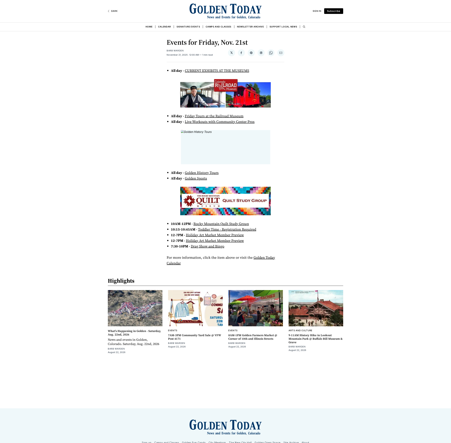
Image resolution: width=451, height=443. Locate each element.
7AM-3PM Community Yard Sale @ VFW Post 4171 (194, 337)
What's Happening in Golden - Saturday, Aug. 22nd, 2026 (134, 332)
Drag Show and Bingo (207, 246)
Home (149, 26)
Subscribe (333, 11)
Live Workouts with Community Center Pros (220, 121)
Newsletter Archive (250, 26)
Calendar (164, 26)
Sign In (317, 11)
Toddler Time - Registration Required (227, 229)
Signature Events (188, 26)
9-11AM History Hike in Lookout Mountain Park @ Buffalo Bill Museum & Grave (316, 338)
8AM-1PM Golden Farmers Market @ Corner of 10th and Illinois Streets (252, 337)
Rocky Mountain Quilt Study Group (221, 223)
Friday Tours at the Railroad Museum (214, 116)
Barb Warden (175, 50)
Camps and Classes (218, 26)
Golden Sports (196, 178)
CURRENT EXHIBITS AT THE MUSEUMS (217, 70)
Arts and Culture (300, 330)
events (172, 330)
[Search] (304, 26)
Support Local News (283, 26)
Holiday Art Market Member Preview (215, 235)
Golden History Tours (202, 172)
